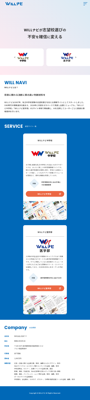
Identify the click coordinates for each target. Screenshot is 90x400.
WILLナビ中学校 (44, 194)
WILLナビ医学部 (44, 288)
